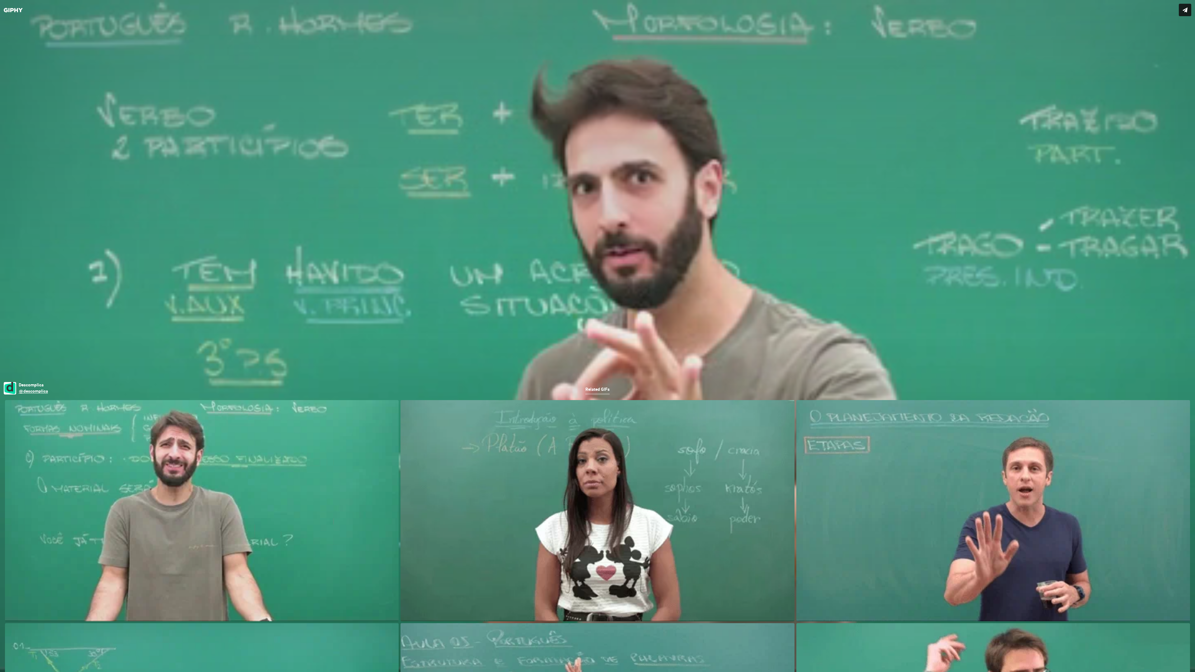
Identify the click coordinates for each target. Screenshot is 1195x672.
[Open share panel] (1185, 10)
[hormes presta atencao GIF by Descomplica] (597, 336)
